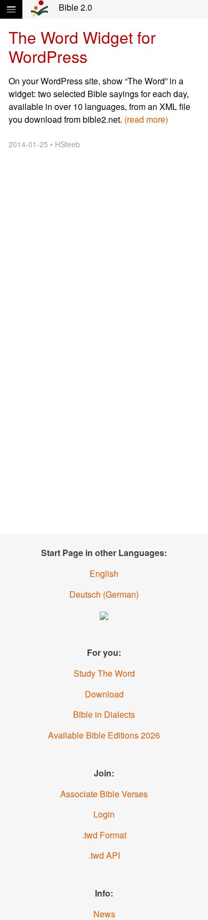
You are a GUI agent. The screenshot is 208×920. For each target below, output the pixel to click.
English (104, 573)
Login (104, 814)
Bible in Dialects (104, 714)
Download (104, 694)
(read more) (146, 119)
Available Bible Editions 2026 (104, 735)
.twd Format (104, 835)
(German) (104, 594)
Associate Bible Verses (104, 794)
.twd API (104, 855)
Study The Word (104, 673)
